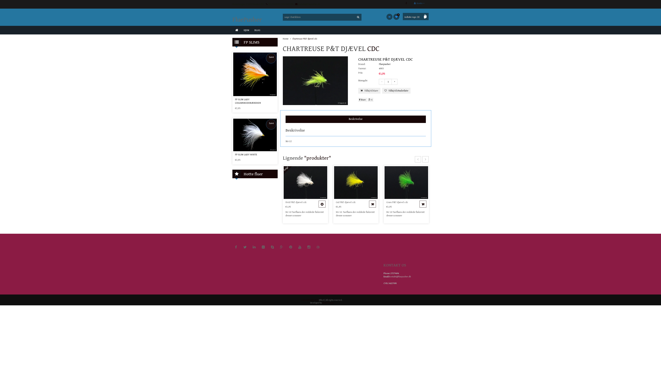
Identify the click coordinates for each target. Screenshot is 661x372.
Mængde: (363, 80)
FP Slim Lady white (246, 154)
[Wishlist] (396, 17)
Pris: (360, 72)
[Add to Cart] (322, 204)
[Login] (389, 17)
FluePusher (247, 19)
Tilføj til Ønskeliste (398, 90)
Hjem (246, 30)
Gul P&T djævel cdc (346, 202)
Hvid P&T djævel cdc (296, 202)
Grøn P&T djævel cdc (397, 202)
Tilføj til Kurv (371, 90)
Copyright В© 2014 (309, 300)
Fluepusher (385, 64)
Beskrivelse (356, 119)
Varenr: (362, 68)
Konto (419, 3)
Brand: (361, 64)
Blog (257, 30)
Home (285, 39)
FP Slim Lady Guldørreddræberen (248, 101)
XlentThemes (328, 303)
